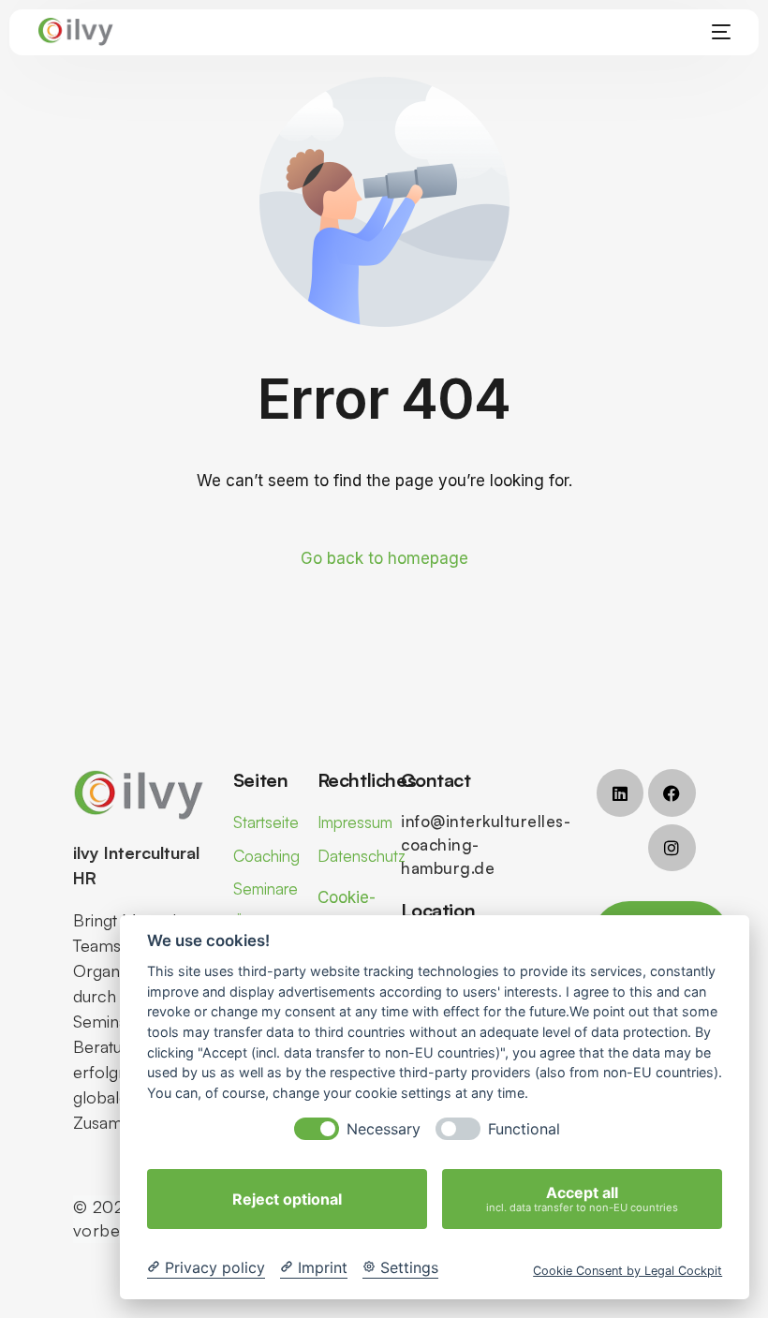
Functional (524, 1129)
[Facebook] (671, 792)
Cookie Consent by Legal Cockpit (627, 1271)
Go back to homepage (384, 558)
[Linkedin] (620, 792)
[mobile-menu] (716, 32)
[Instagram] (671, 847)
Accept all (582, 1198)
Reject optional (287, 1199)
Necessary (384, 1129)
